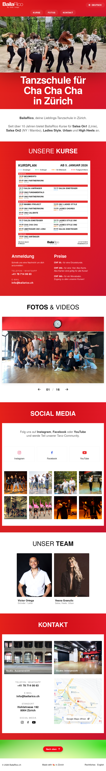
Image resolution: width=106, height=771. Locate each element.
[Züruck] (39, 389)
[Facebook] (28, 722)
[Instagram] (22, 722)
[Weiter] (67, 389)
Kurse (36, 12)
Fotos (51, 12)
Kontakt (68, 12)
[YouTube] (34, 722)
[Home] (13, 5)
